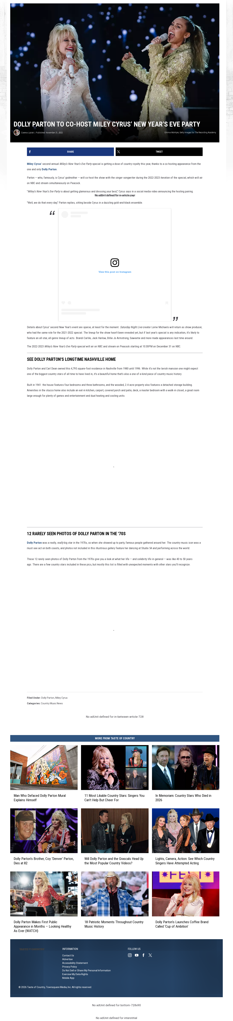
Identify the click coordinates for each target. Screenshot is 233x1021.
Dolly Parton (49, 169)
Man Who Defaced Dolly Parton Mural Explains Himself (40, 798)
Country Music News (52, 703)
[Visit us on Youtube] (138, 955)
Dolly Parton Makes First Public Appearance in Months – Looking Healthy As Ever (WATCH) (42, 926)
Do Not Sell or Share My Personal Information (86, 970)
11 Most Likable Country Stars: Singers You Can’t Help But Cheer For (114, 798)
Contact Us (68, 955)
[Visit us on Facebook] (144, 955)
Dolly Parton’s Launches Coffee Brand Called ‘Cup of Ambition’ (181, 924)
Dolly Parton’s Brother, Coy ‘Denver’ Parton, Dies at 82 (44, 861)
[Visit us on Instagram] (131, 955)
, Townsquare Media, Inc (58, 987)
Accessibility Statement (75, 963)
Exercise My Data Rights (75, 974)
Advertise (67, 959)
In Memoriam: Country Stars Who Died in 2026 (183, 798)
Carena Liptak (27, 132)
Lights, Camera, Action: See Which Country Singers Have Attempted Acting (185, 861)
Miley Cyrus (34, 164)
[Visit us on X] (151, 955)
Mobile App (68, 978)
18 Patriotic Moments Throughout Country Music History (113, 924)
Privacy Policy (69, 966)
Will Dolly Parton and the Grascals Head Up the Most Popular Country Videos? (113, 861)
